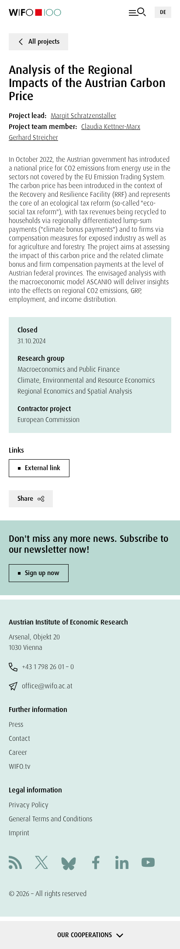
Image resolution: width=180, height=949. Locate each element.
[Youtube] (148, 863)
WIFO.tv (20, 766)
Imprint (19, 832)
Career (18, 752)
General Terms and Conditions (50, 818)
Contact (19, 738)
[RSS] (15, 863)
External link (42, 468)
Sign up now (42, 573)
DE (163, 12)
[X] (41, 863)
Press (16, 724)
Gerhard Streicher (33, 137)
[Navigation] (137, 12)
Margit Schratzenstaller (83, 115)
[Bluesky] (68, 863)
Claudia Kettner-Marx (110, 126)
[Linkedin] (121, 863)
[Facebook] (95, 863)
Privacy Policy (28, 804)
